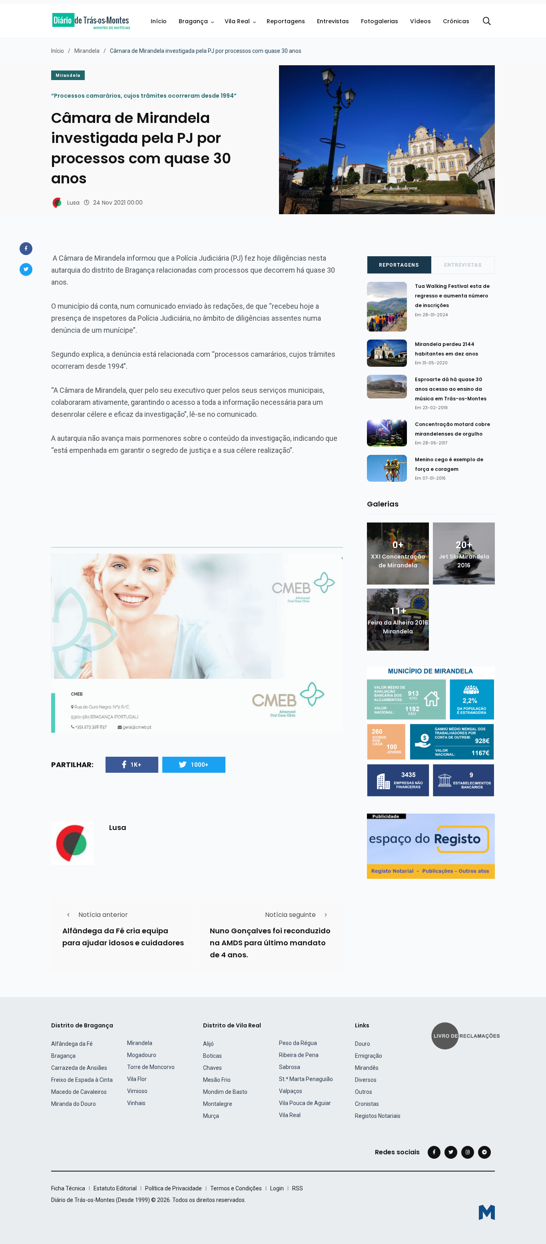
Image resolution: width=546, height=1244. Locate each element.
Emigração (368, 1056)
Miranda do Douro (73, 1104)
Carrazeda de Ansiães (79, 1068)
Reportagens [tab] (399, 265)
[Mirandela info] (431, 731)
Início (159, 21)
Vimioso (137, 1091)
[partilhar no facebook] (26, 248)
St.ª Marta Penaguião (306, 1079)
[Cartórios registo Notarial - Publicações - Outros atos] (431, 845)
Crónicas (456, 21)
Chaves (212, 1068)
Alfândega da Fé (72, 1044)
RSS (297, 1188)
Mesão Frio (217, 1080)
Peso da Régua (298, 1043)
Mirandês (367, 1068)
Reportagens (286, 21)
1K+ (135, 765)
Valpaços (290, 1091)
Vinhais (136, 1103)
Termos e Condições (236, 1188)
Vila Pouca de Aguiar (305, 1103)
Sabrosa (289, 1067)
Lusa (73, 203)
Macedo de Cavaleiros (79, 1092)
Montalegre (217, 1104)
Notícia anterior (103, 914)
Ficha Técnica (68, 1188)
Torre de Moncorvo (151, 1067)
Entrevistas (333, 21)
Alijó (208, 1044)
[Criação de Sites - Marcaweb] (487, 1212)
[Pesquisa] (487, 21)
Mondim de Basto (225, 1092)
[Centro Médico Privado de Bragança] (197, 642)
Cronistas (367, 1104)
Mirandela (87, 51)
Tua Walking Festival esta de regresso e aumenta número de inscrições (452, 296)
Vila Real (237, 21)
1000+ (200, 765)
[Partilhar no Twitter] (26, 269)
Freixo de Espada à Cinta (82, 1080)
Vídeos (420, 21)
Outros (363, 1092)
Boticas (212, 1056)
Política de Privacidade (173, 1188)
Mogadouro (141, 1055)
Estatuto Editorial (115, 1188)
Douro (362, 1044)
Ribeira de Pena (299, 1055)
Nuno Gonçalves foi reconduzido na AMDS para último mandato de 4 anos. (270, 943)
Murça (211, 1116)
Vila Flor (137, 1079)
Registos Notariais (378, 1116)
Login (277, 1188)
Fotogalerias (379, 21)
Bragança (193, 21)
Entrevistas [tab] (463, 265)
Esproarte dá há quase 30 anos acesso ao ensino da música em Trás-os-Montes (450, 389)
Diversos (366, 1080)
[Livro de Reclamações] (467, 1035)
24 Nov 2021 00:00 (118, 203)
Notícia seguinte (290, 914)
